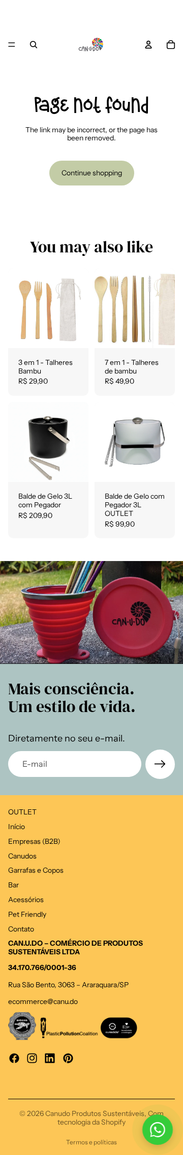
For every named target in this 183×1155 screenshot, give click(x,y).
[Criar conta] (160, 764)
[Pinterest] (68, 1058)
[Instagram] (32, 1058)
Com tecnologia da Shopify (110, 1118)
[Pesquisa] (33, 44)
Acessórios (26, 899)
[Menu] (11, 44)
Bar (13, 884)
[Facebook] (14, 1058)
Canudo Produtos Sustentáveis (94, 1113)
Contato (21, 928)
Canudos (22, 855)
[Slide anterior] (11, 15)
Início (16, 826)
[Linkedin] (50, 1058)
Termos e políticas (91, 1142)
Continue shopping (92, 172)
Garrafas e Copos (36, 870)
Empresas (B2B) (34, 840)
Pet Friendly (27, 913)
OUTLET (22, 811)
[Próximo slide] (172, 15)
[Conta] (148, 44)
